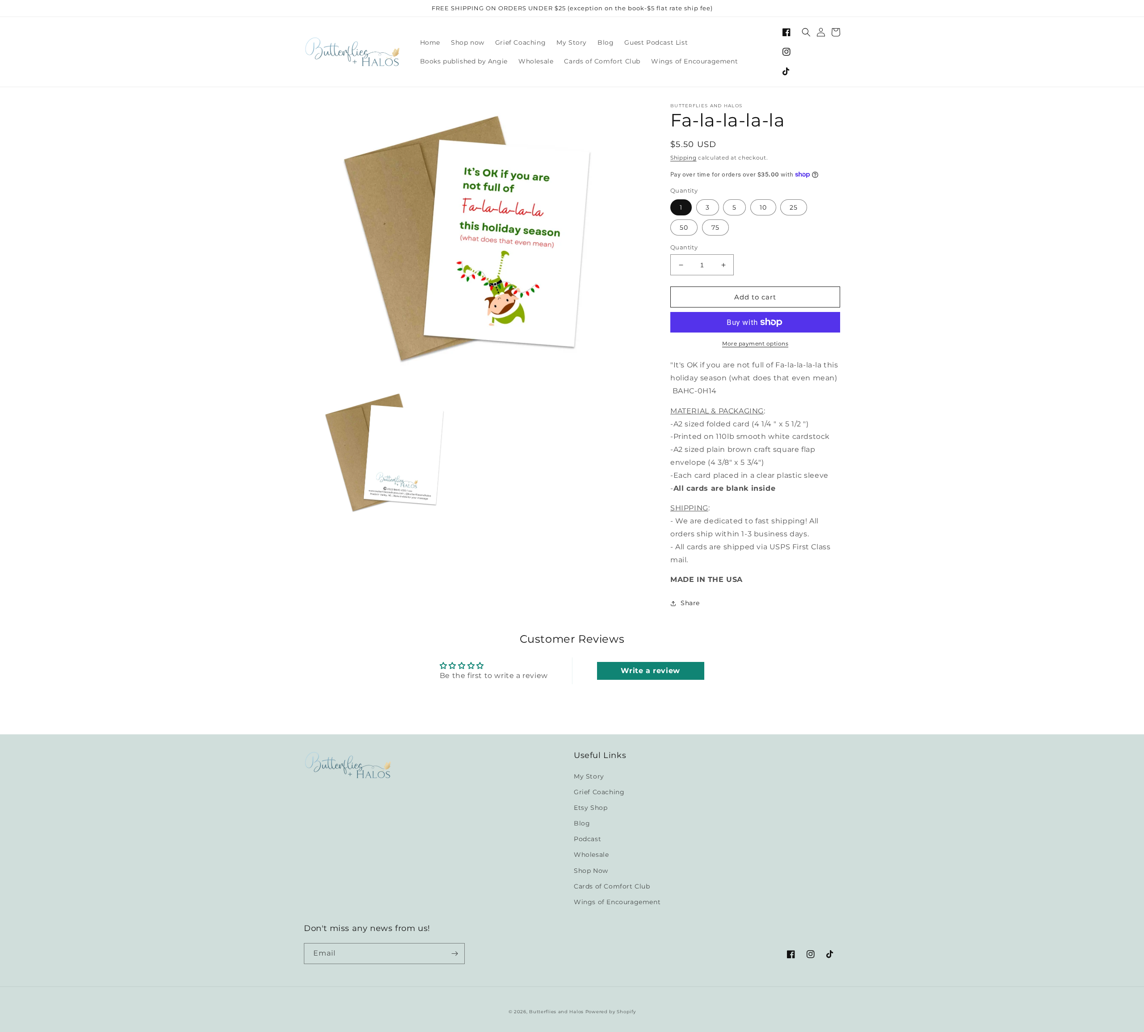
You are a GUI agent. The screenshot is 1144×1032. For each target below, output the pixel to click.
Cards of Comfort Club (612, 886)
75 (715, 227)
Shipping (683, 157)
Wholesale (591, 855)
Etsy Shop (590, 808)
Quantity (684, 247)
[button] (806, 32)
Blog (582, 823)
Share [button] (690, 603)
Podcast (587, 839)
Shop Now (591, 871)
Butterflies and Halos (556, 1012)
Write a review (650, 670)
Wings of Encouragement (617, 902)
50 (684, 227)
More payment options (755, 343)
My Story (589, 776)
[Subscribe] (454, 953)
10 (763, 207)
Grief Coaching (599, 792)
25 (794, 207)
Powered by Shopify (610, 1012)
